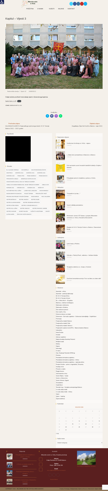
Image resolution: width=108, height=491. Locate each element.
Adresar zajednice (61, 337)
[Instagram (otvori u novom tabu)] (78, 4)
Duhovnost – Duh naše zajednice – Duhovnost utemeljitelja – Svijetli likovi (76, 316)
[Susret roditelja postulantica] (60, 205)
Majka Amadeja (44, 190)
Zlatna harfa (10, 214)
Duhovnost (91, 489)
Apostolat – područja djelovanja (64, 293)
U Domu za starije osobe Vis (25, 464)
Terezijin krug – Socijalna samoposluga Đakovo (69, 387)
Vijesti (23, 91)
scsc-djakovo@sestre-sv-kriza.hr (56, 470)
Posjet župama (28, 193)
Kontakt (58, 334)
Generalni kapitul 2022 (16, 105)
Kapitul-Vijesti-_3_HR (10, 101)
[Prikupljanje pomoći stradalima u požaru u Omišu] (60, 178)
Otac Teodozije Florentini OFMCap (65, 353)
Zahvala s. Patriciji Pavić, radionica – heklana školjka (82, 255)
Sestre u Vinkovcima (61, 378)
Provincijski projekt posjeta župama (17, 196)
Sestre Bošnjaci (11, 199)
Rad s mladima (46, 196)
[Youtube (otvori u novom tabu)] (82, 4)
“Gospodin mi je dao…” (73, 193)
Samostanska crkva (61, 373)
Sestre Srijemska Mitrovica (31, 202)
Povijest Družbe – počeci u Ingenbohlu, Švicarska (69, 364)
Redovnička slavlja (13, 91)
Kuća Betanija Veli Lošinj (13, 190)
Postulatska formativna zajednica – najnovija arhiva (70, 362)
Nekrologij (58, 348)
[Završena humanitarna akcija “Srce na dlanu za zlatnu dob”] (60, 279)
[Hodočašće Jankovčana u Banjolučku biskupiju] (9, 482)
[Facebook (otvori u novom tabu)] (75, 4)
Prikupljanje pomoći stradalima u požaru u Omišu (81, 178)
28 (92, 427)
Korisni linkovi (54, 479)
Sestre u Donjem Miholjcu (29, 205)
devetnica (9, 173)
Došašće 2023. (30, 173)
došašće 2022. (19, 173)
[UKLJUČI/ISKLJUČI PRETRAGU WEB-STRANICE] (81, 8)
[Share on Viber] (56, 116)
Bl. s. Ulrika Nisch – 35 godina (64, 300)
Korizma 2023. (10, 187)
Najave (58, 346)
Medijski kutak (60, 341)
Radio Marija (35, 196)
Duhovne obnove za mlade (63, 314)
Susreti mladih (23, 211)
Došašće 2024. (41, 173)
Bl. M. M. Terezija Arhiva (62, 296)
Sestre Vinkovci (25, 208)
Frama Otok (20, 175)
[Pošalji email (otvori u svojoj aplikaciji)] (85, 4)
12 (79, 421)
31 (66, 430)
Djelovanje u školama (62, 307)
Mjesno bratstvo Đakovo (14, 193)
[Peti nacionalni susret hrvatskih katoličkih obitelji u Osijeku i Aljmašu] (60, 167)
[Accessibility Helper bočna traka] (2, 2)
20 (85, 424)
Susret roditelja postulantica (75, 205)
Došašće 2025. (10, 175)
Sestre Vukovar (11, 211)
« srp (57, 433)
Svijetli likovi (59, 385)
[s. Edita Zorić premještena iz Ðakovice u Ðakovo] (60, 155)
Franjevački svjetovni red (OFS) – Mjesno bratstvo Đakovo (72, 328)
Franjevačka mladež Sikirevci (64, 325)
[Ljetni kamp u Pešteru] (60, 244)
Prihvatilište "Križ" (41, 193)
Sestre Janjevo (23, 199)
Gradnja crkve (60, 366)
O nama (58, 350)
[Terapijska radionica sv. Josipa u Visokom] (60, 267)
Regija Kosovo (60, 371)
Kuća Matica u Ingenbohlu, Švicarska (86, 466)
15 (99, 421)
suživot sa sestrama (37, 211)
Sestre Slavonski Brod (13, 202)
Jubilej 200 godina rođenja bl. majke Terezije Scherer (22, 184)
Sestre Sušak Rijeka (12, 205)
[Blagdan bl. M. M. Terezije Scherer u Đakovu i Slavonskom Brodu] (60, 229)
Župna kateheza (60, 398)
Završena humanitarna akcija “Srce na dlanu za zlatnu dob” (84, 278)
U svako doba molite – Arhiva (64, 391)
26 (79, 427)
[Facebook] (50, 475)
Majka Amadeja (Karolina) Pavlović (65, 339)
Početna (58, 355)
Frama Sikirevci (31, 175)
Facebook (10, 134)
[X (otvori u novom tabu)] (71, 4)
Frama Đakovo (43, 175)
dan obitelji (25, 170)
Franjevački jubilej (12, 178)
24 (66, 427)
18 (72, 424)
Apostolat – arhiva (61, 291)
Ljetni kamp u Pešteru (73, 243)
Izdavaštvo (59, 330)
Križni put (41, 187)
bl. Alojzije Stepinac (12, 170)
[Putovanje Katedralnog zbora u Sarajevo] (9, 473)
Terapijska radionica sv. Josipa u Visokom (79, 267)
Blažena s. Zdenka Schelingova (64, 302)
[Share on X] (47, 116)
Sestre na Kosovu (82, 489)
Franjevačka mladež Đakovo (64, 321)
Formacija (58, 318)
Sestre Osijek (35, 199)
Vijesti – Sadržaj (60, 396)
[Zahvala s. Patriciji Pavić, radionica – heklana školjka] (60, 256)
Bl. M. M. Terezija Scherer (63, 298)
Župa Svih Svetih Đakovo (24, 214)
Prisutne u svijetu (60, 369)
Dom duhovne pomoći (62, 309)
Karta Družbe (59, 332)
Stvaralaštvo (59, 382)
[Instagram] (54, 475)
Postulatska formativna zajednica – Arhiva (67, 360)
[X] (58, 475)
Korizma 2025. (21, 187)
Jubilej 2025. (45, 184)
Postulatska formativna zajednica (65, 357)
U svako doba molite (61, 389)
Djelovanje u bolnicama (62, 305)
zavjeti (48, 211)
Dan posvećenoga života (38, 170)
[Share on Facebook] (51, 116)
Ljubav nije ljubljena (30, 190)
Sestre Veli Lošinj (11, 208)
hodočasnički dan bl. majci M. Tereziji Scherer (20, 181)
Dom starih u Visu (61, 312)
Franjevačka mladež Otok (63, 323)
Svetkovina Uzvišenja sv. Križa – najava (78, 143)
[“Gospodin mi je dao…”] (60, 194)
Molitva (58, 344)
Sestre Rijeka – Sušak (62, 376)
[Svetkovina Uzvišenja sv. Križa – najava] (60, 144)
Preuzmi (19, 101)
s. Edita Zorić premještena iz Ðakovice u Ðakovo (81, 155)
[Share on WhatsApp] (60, 116)
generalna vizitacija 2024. (28, 178)
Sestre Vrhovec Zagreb (39, 208)
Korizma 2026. (31, 187)
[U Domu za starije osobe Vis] (9, 465)
